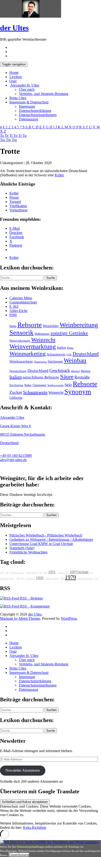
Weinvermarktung (32, 346)
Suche (50, 278)
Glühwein (15, 397)
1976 (22, 578)
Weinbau (75, 360)
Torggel (15, 202)
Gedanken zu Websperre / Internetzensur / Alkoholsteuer (51, 539)
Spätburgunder (55, 385)
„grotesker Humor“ (7, 578)
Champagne (40, 361)
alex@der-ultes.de (13, 460)
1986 (18, 578)
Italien (61, 347)
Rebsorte (29, 324)
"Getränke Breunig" (17, 573)
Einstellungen (19, 855)
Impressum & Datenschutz (29, 102)
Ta (2, 136)
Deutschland (86, 354)
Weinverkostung (19, 340)
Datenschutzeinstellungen (38, 115)
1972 (96, 578)
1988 (45, 573)
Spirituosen (55, 361)
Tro (14, 140)
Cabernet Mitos (20, 298)
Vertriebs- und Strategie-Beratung (43, 94)
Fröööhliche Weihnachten (28, 552)
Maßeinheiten (42, 334)
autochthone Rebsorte (41, 377)
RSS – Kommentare (34, 606)
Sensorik (21, 332)
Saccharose (16, 385)
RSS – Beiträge (31, 598)
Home (14, 73)
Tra (3, 140)
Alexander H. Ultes (24, 85)
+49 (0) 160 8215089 (16, 456)
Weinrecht (43, 339)
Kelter (59, 175)
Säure (67, 376)
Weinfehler (51, 326)
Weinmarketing (27, 353)
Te (7, 136)
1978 (41, 573)
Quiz (13, 81)
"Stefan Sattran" (32, 573)
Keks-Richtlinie (34, 827)
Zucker (15, 392)
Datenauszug (28, 119)
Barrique (85, 371)
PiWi (13, 315)
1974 (91, 573)
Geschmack (59, 370)
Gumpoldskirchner (23, 302)
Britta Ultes (17, 98)
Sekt (68, 385)
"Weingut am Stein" (51, 578)
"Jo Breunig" (30, 578)
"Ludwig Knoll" (63, 573)
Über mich (27, 89)
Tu (25, 136)
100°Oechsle (79, 572)
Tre (9, 140)
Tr (20, 136)
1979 (70, 577)
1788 (6, 573)
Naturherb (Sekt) (21, 548)
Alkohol (75, 371)
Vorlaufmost (18, 210)
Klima (70, 347)
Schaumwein (56, 354)
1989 (62, 578)
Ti (11, 136)
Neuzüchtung (18, 371)
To (15, 136)
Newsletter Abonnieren (22, 770)
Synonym (77, 391)
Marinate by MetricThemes (20, 618)
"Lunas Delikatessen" (85, 578)
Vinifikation (18, 206)
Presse (14, 197)
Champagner (39, 385)
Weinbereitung (79, 324)
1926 (39, 578)
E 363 (13, 306)
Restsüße (82, 377)
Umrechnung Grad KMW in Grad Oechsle (41, 544)
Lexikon (15, 77)
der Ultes (14, 28)
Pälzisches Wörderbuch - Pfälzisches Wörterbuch (45, 535)
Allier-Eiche (18, 311)
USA (69, 354)
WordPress (69, 618)
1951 (52, 572)
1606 (2, 573)
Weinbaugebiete (21, 361)
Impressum (27, 106)
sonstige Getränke (69, 333)
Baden (12, 326)
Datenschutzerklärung (35, 111)
